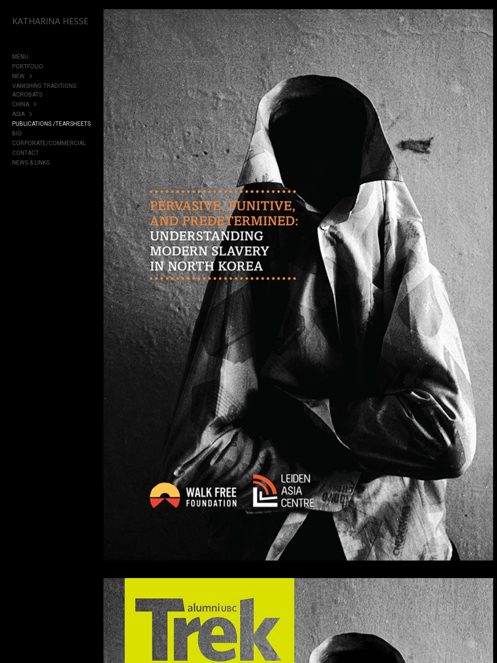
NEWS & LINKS (31, 162)
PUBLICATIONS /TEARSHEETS (51, 123)
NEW (18, 76)
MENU (20, 56)
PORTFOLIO (27, 66)
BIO (17, 133)
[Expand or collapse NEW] (31, 76)
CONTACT (25, 152)
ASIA (18, 114)
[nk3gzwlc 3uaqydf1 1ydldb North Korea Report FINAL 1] (298, 291)
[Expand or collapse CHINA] (35, 104)
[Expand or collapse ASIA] (31, 114)
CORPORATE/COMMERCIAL (49, 143)
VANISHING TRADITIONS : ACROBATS (45, 90)
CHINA (20, 104)
